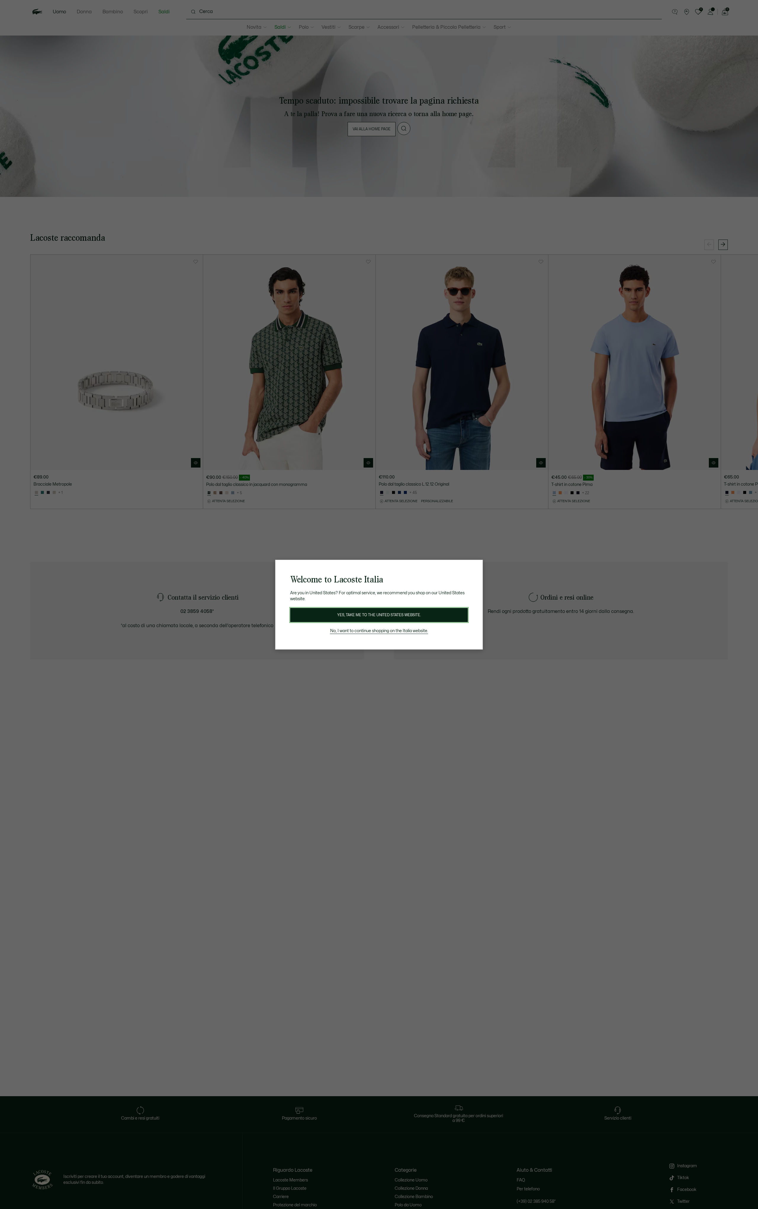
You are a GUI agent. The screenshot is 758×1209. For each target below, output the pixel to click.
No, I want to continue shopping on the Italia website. (379, 631)
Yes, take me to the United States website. (379, 615)
